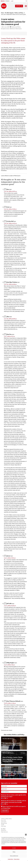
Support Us (19, 6)
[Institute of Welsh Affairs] (3, 6)
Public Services (4, 832)
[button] (26, 834)
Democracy (3, 830)
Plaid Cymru (19, 28)
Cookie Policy (10, 859)
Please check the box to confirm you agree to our (13, 807)
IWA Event (12, 28)
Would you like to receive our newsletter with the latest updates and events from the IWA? (13, 801)
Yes (7, 798)
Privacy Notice (16, 859)
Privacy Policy (6, 808)
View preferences (14, 856)
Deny (14, 852)
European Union (5, 28)
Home (2, 12)
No (3, 798)
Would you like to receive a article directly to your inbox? (13, 795)
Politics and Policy (19, 12)
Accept (14, 848)
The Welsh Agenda (9, 12)
